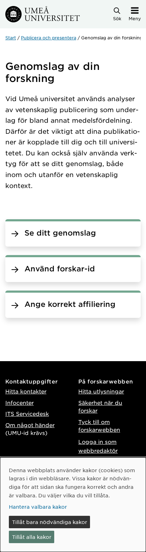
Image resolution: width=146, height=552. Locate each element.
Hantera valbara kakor (38, 506)
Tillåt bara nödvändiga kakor (49, 522)
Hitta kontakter (25, 391)
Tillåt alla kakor (31, 537)
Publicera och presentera (48, 37)
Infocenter (19, 402)
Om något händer (30, 424)
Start (10, 37)
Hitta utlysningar (101, 391)
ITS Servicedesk (27, 413)
